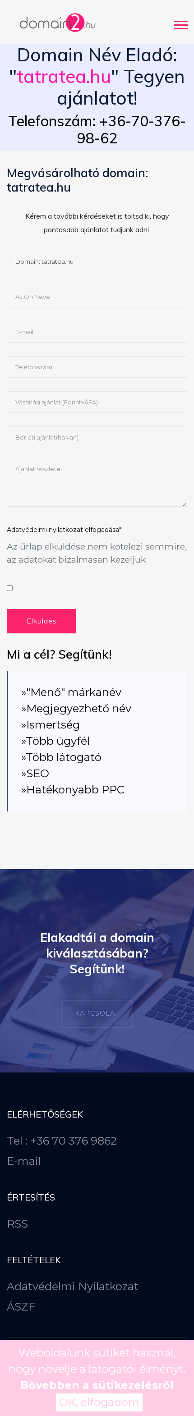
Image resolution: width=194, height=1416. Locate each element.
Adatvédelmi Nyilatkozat (73, 1286)
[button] (180, 23)
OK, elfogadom (99, 1402)
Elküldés (41, 621)
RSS (17, 1223)
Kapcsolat (97, 1013)
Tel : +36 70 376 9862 (62, 1140)
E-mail (24, 1161)
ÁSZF (21, 1306)
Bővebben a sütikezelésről (97, 1385)
